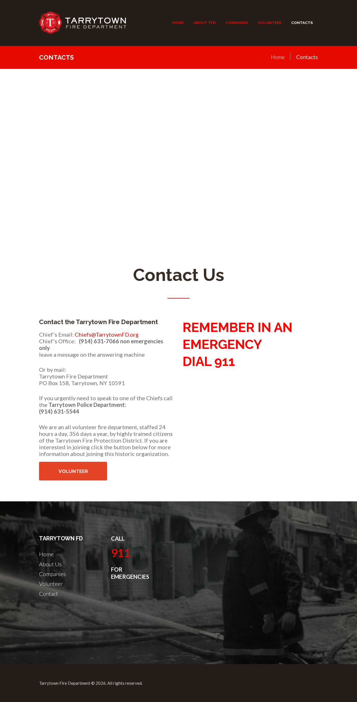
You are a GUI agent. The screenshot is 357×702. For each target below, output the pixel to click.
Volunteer (73, 471)
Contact (48, 593)
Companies (52, 573)
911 (120, 553)
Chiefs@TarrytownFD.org (107, 334)
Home (277, 57)
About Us (50, 564)
